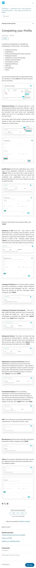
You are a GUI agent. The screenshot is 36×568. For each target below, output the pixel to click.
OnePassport (5, 8)
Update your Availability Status (11, 541)
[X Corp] (5, 503)
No (22, 513)
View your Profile (7, 538)
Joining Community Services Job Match (13, 535)
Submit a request (25, 521)
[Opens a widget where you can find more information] (29, 565)
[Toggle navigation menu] (32, 3)
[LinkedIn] (7, 503)
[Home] (3, 4)
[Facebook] (2, 503)
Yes (13, 513)
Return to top (6, 527)
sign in (7, 555)
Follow (5, 38)
